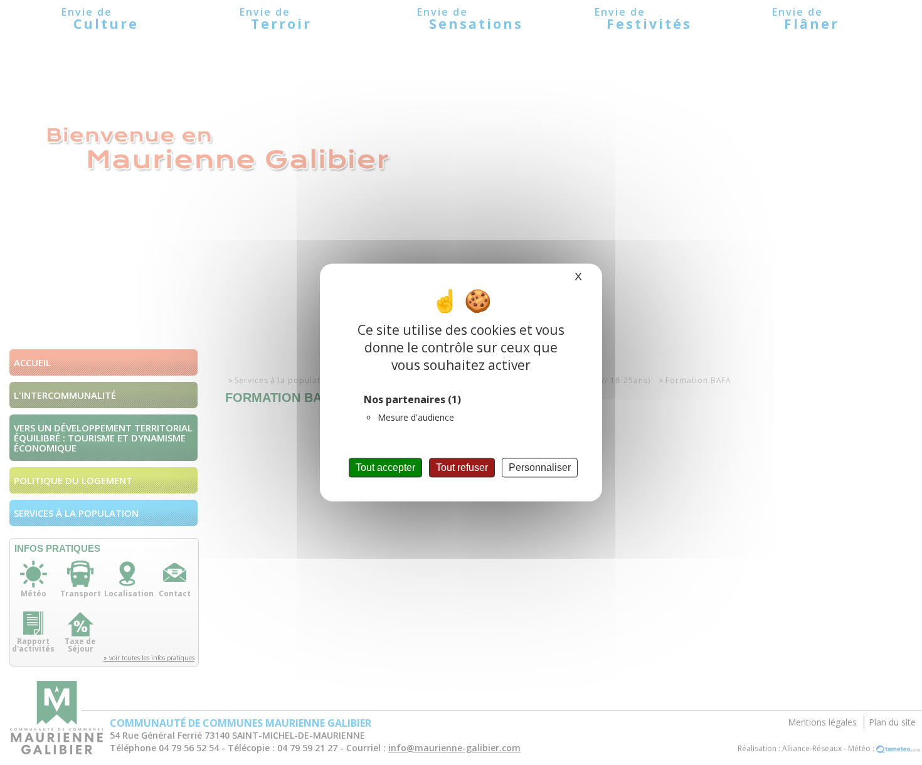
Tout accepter (385, 467)
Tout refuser (462, 467)
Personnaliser (540, 467)
